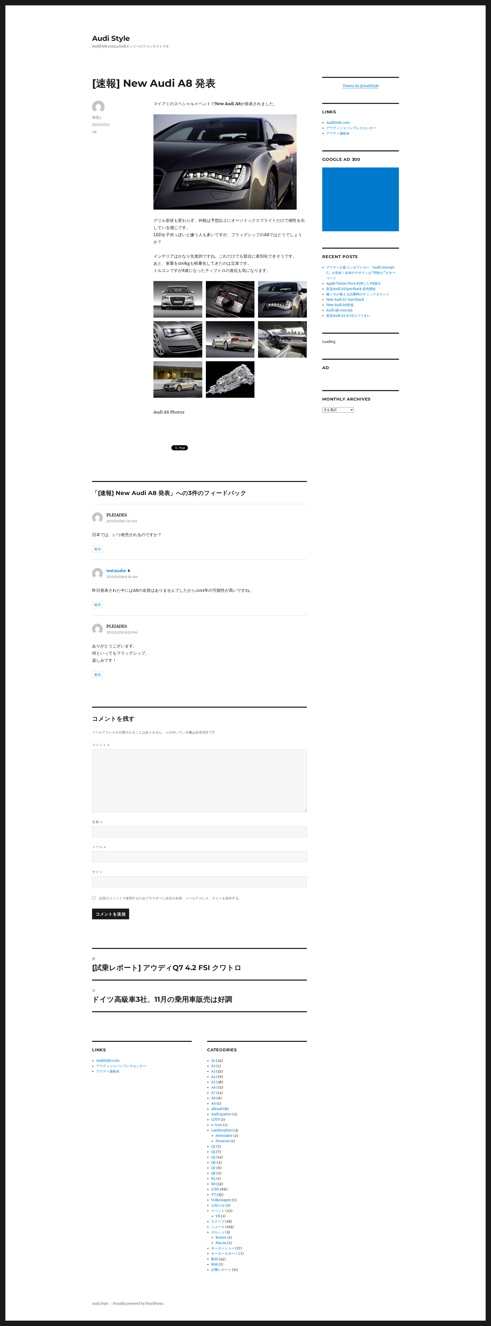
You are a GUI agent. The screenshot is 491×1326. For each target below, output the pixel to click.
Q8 (213, 1173)
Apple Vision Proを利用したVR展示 (353, 283)
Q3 (213, 1152)
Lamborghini (222, 1130)
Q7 (213, 1168)
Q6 (213, 1162)
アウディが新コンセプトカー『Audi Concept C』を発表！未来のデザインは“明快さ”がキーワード (361, 272)
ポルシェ (218, 1232)
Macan (221, 1243)
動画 (214, 1259)
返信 (97, 549)
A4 (213, 1077)
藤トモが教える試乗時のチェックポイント (357, 294)
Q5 (213, 1157)
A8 (94, 132)
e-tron (216, 1125)
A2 (213, 1066)
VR (218, 1216)
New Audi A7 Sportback (345, 299)
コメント (100, 745)
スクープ (218, 1221)
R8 (213, 1184)
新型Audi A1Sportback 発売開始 (351, 289)
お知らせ (218, 1205)
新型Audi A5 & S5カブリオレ (348, 316)
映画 (214, 1264)
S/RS (215, 1189)
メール (99, 847)
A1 (213, 1060)
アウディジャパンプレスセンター (121, 1066)
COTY (215, 1119)
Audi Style (111, 38)
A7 (213, 1093)
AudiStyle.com (107, 1060)
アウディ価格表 (107, 1071)
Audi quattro (221, 1114)
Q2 (213, 1146)
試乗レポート (221, 1270)
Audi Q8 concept (339, 310)
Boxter (221, 1237)
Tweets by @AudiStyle (361, 86)
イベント (218, 1211)
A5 (213, 1082)
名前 (97, 822)
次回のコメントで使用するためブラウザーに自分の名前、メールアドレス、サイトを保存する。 (170, 898)
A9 (213, 1103)
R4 (213, 1178)
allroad (216, 1109)
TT (213, 1194)
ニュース (218, 1227)
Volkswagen (221, 1200)
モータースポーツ (224, 1253)
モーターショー (223, 1248)
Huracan (223, 1141)
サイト (97, 872)
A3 (213, 1071)
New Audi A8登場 (339, 305)
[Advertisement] (361, 200)
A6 (213, 1087)
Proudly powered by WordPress (138, 1303)
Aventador (224, 1136)
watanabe (116, 570)
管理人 (97, 117)
